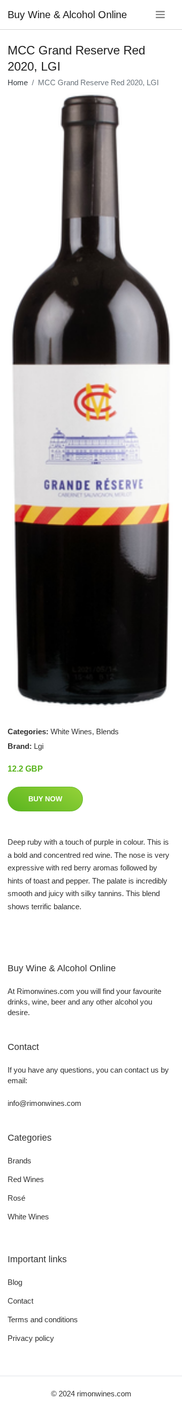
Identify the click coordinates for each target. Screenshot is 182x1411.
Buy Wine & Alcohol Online (67, 14)
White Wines (71, 731)
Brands (19, 1160)
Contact (20, 1301)
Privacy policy (31, 1338)
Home (18, 82)
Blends (107, 731)
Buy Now (45, 799)
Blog (15, 1282)
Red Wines (26, 1179)
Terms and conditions (43, 1319)
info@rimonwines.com (44, 1103)
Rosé (16, 1198)
